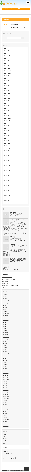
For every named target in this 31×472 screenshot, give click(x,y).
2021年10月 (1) (7, 148)
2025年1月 (5, 309)
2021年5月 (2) (7, 158)
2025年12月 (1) (7, 55)
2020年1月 (5, 417)
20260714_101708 (14, 215)
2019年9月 (5, 421)
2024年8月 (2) (7, 78)
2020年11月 (6, 396)
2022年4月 (5, 366)
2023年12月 (6, 332)
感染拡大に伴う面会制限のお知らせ (10, 285)
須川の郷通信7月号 (15, 24)
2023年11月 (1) (7, 95)
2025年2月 (5, 307)
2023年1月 (5, 351)
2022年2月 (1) (7, 138)
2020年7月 (5, 404)
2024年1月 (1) (7, 90)
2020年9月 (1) (7, 173)
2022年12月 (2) (7, 118)
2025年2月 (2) (7, 63)
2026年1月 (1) (7, 53)
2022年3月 (5, 368)
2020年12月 (6, 394)
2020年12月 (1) (7, 165)
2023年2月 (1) (7, 113)
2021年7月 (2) (7, 155)
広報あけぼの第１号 (7, 253)
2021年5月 (5, 387)
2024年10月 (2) (7, 73)
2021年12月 (6, 375)
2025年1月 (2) (7, 65)
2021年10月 (6, 379)
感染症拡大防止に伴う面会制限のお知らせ (11, 269)
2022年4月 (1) (7, 133)
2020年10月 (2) (7, 170)
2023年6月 (5, 341)
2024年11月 (6, 313)
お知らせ (5, 436)
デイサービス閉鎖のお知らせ (9, 279)
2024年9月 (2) (7, 75)
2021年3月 (5, 390)
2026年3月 (5, 296)
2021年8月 (5, 383)
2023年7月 (5, 339)
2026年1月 (5, 298)
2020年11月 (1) (7, 168)
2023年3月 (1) (7, 110)
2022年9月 (5, 358)
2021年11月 (6, 377)
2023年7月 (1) (7, 100)
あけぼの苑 (6, 434)
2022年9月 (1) (7, 123)
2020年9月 (5, 400)
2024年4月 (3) (7, 88)
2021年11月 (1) (7, 145)
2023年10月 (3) (7, 98)
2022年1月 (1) (7, 140)
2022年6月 (5, 362)
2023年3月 (5, 347)
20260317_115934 (22, 240)
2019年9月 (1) (7, 198)
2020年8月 (5, 402)
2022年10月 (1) (7, 120)
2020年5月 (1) (7, 183)
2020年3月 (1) (7, 188)
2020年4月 (5, 411)
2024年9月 (5, 318)
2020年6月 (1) (7, 180)
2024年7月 (5, 322)
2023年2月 (5, 349)
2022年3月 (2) (7, 135)
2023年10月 (6, 337)
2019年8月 (5, 424)
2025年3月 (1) (7, 60)
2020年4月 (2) (7, 185)
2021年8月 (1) (7, 153)
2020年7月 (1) (7, 178)
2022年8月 (5, 360)
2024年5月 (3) (7, 85)
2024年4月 (5, 328)
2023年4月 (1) (7, 108)
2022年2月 (5, 371)
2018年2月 (5, 426)
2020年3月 (5, 413)
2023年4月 (5, 345)
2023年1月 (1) (7, 115)
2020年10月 (6, 398)
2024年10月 (6, 315)
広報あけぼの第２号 (7, 254)
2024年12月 (6, 311)
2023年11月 (6, 334)
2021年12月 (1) (7, 143)
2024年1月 (5, 330)
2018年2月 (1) (7, 203)
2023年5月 (5, 343)
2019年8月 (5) (7, 200)
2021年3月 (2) (7, 160)
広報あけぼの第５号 (7, 277)
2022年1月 (5, 373)
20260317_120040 (14, 240)
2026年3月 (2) (7, 50)
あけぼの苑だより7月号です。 (18, 27)
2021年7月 (5, 385)
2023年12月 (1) (7, 93)
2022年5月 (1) (7, 130)
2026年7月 (5, 294)
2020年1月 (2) (7, 193)
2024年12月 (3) (7, 68)
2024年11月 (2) (7, 70)
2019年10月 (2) (7, 195)
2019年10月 (6, 419)
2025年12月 (6, 301)
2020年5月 (5, 409)
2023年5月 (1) (7, 105)
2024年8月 (5, 320)
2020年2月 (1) (7, 190)
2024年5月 (5, 326)
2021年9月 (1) (7, 150)
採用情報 (5, 438)
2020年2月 (5, 415)
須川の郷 (5, 443)
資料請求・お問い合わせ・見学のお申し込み (15, 9)
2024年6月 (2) (7, 83)
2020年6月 (5, 407)
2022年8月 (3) (7, 125)
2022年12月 (6, 354)
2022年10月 (6, 356)
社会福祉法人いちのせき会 (13, 470)
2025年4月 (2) (7, 58)
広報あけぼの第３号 (7, 255)
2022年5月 (5, 364)
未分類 (4, 441)
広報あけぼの (5, 281)
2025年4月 (5, 303)
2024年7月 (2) (7, 80)
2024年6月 (5, 324)
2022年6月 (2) (7, 128)
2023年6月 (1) (7, 103)
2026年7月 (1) (7, 48)
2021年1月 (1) (7, 163)
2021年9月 (5, 381)
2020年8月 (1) (7, 175)
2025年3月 (5, 305)
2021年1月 (5, 392)
